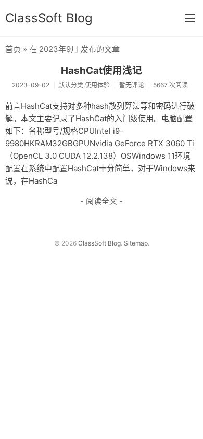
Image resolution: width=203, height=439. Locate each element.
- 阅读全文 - (101, 201)
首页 (13, 49)
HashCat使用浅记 (101, 70)
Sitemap (136, 243)
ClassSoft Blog (49, 17)
